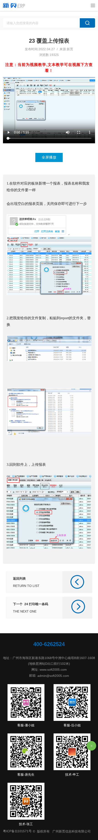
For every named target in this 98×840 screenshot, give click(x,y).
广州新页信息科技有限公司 (71, 831)
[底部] (91, 746)
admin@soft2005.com (53, 675)
